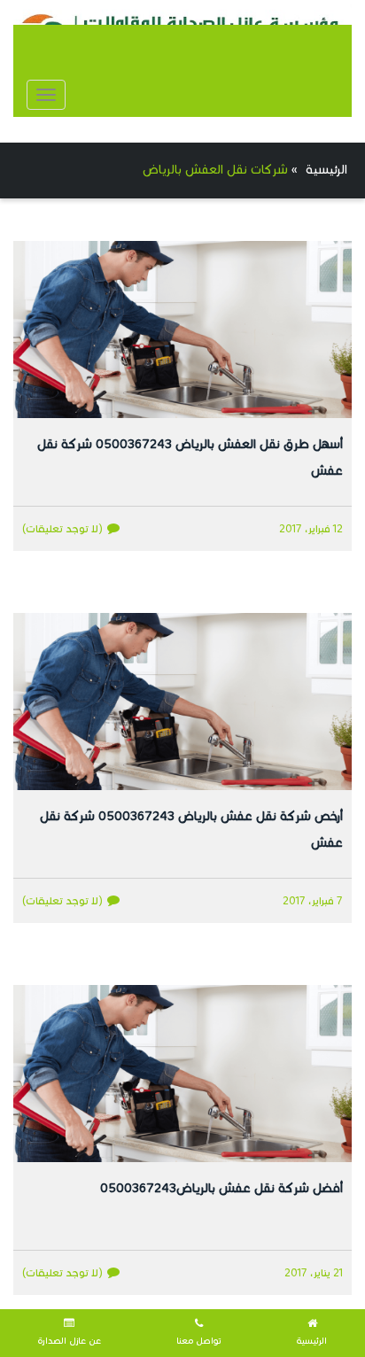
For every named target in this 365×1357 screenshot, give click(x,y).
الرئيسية (326, 169)
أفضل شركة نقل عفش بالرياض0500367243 (221, 1188)
